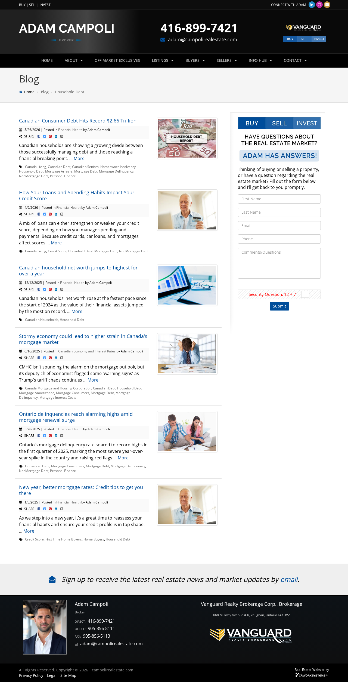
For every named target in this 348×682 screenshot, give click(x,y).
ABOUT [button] (72, 60)
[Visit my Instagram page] (319, 4)
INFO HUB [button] (258, 60)
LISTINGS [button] (160, 60)
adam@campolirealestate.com (111, 644)
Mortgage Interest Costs (57, 397)
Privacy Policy (31, 675)
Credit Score (57, 251)
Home (29, 91)
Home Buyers (93, 539)
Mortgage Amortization (36, 393)
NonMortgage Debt (33, 176)
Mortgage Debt (85, 171)
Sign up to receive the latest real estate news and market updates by (170, 579)
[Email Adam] (327, 4)
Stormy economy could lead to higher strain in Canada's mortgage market (83, 339)
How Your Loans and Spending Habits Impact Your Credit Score (76, 195)
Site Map (68, 675)
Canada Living (35, 166)
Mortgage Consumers (72, 393)
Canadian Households (41, 319)
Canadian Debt (59, 166)
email (288, 579)
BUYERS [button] (193, 60)
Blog (45, 91)
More (79, 158)
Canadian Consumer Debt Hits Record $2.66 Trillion (77, 120)
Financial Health (70, 129)
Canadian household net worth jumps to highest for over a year (78, 270)
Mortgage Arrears (59, 171)
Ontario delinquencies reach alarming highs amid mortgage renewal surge (76, 417)
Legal (52, 675)
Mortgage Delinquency (116, 171)
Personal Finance (63, 176)
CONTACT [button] (293, 60)
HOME (47, 60)
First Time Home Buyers (63, 539)
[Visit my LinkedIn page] (312, 4)
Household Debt (31, 171)
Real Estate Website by (312, 669)
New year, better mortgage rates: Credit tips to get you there (81, 490)
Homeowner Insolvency (118, 166)
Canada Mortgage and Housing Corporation (58, 388)
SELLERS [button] (225, 60)
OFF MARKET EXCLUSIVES (117, 60)
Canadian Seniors (85, 166)
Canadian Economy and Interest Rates (87, 351)
